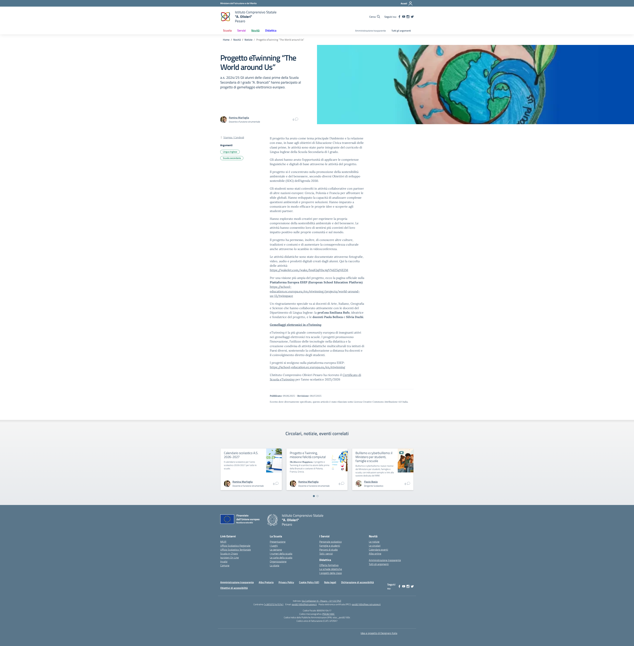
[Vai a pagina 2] (317, 496)
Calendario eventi (378, 550)
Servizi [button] (241, 30)
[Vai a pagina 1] (314, 496)
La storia (274, 565)
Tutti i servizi (326, 554)
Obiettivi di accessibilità (234, 588)
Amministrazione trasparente (370, 31)
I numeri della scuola (281, 554)
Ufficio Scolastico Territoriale (235, 550)
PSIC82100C (328, 614)
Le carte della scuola (281, 557)
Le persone (276, 550)
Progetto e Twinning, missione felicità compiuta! (308, 454)
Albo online (375, 554)
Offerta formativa (328, 565)
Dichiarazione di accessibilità (357, 582)
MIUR (223, 542)
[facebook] (399, 16)
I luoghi (274, 546)
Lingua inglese (230, 151)
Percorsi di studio (328, 550)
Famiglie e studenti (329, 546)
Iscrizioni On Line (229, 557)
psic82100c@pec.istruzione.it (366, 604)
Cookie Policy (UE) (309, 582)
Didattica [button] (270, 30)
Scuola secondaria (232, 158)
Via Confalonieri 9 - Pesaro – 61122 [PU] (321, 601)
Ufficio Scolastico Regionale (235, 546)
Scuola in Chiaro (229, 554)
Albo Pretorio (266, 582)
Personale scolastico (330, 542)
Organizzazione (278, 561)
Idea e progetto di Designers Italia (379, 633)
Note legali (330, 582)
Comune (224, 565)
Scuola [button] (227, 30)
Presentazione (277, 542)
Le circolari (374, 546)
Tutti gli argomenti (401, 31)
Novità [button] (255, 30)
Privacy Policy (286, 582)
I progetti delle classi (330, 573)
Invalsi (223, 561)
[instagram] (407, 16)
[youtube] (403, 16)
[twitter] (412, 16)
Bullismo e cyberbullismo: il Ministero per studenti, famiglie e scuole (373, 456)
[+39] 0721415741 (273, 604)
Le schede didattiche (330, 569)
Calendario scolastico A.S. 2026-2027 (241, 454)
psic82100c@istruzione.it (304, 604)
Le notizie (374, 542)
